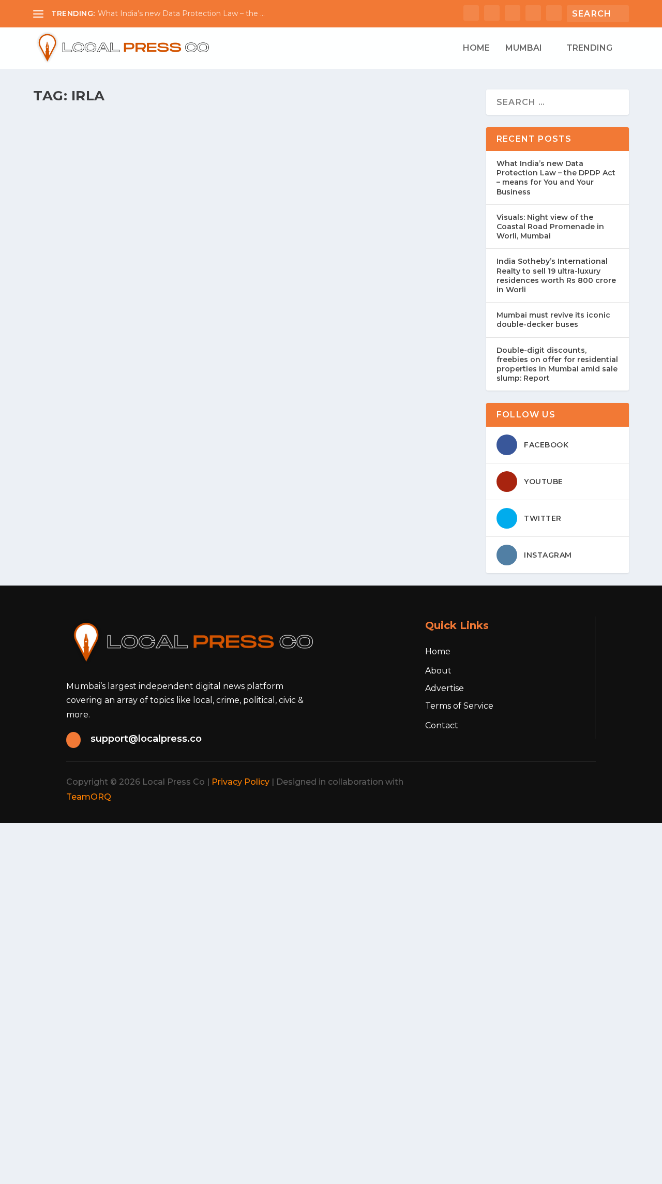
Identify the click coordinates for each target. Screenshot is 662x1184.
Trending (589, 48)
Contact (441, 725)
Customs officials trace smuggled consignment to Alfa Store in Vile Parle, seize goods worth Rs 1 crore (248, 145)
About (438, 671)
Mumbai (523, 48)
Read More (75, 225)
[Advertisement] (310, 895)
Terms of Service (459, 706)
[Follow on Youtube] (580, 782)
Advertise (444, 688)
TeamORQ (88, 797)
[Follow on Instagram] (534, 782)
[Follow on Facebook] (489, 782)
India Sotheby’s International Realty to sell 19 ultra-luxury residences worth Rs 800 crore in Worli (556, 275)
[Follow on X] (512, 782)
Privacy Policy (240, 782)
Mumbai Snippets (180, 314)
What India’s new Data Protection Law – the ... (181, 13)
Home (476, 48)
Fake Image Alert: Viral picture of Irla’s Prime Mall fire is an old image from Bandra (252, 292)
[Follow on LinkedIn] (557, 782)
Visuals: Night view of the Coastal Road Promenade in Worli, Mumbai (550, 227)
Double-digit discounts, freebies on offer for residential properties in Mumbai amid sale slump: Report (557, 364)
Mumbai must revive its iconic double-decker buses (553, 319)
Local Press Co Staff (82, 168)
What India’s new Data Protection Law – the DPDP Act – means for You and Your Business (555, 178)
